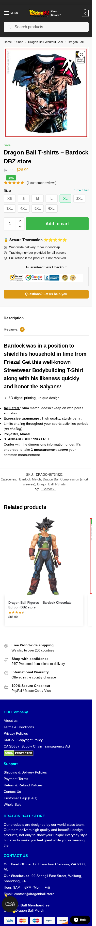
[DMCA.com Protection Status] (46, 753)
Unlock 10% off (10, 904)
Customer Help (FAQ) (20, 798)
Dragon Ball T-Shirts (51, 484)
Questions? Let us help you (46, 294)
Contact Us (12, 792)
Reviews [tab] (13, 329)
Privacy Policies (16, 733)
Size (7, 190)
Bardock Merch (30, 479)
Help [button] (83, 920)
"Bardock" (48, 489)
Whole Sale (12, 804)
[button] (84, 13)
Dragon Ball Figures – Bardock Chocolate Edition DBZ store (39, 605)
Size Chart (81, 190)
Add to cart (57, 223)
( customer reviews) (41, 182)
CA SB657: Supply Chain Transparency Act (37, 746)
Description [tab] (14, 318)
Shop (19, 42)
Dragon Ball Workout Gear (45, 42)
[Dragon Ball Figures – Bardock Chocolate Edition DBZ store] (44, 556)
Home (8, 42)
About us (10, 721)
